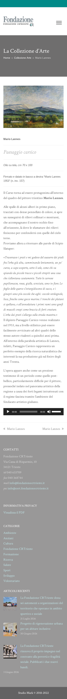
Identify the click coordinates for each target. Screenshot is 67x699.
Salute (7, 565)
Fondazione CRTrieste (18, 549)
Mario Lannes (16, 429)
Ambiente (9, 533)
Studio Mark (25, 693)
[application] (33, 411)
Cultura (8, 543)
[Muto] (49, 411)
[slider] (57, 411)
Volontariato (11, 581)
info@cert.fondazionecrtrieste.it (28, 488)
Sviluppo (9, 576)
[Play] (8, 411)
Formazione (11, 554)
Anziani (8, 538)
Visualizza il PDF (14, 512)
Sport (7, 570)
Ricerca (8, 560)
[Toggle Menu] (59, 22)
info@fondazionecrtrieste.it (27, 483)
